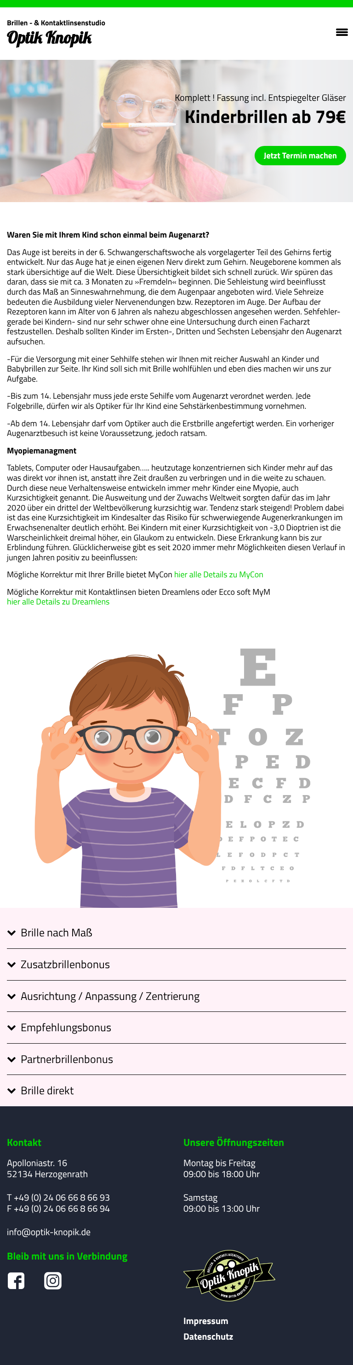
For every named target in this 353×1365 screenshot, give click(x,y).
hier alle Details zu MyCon (218, 574)
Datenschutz (208, 1336)
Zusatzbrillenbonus (65, 963)
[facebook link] (16, 1281)
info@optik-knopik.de (49, 1231)
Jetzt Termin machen (300, 155)
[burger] (341, 32)
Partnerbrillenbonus (67, 1058)
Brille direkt (47, 1089)
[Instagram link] (53, 1281)
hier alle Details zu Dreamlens (58, 602)
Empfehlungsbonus (66, 1026)
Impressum (205, 1320)
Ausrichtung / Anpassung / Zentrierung (110, 995)
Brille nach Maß (56, 931)
